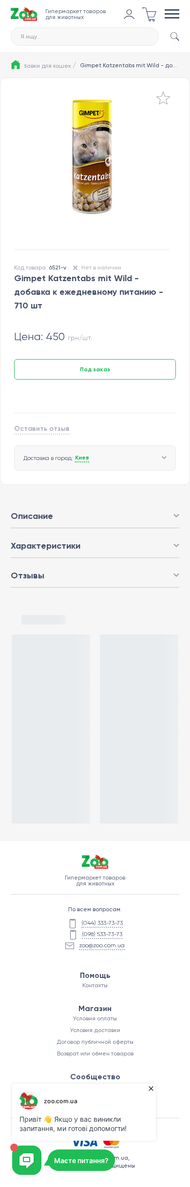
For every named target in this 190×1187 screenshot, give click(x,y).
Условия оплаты (95, 1018)
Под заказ (95, 369)
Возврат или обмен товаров (95, 1053)
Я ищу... (30, 36)
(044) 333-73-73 (102, 922)
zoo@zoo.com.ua (102, 945)
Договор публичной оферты (95, 1041)
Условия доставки (95, 1030)
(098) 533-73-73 (102, 934)
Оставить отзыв (42, 428)
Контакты (95, 985)
